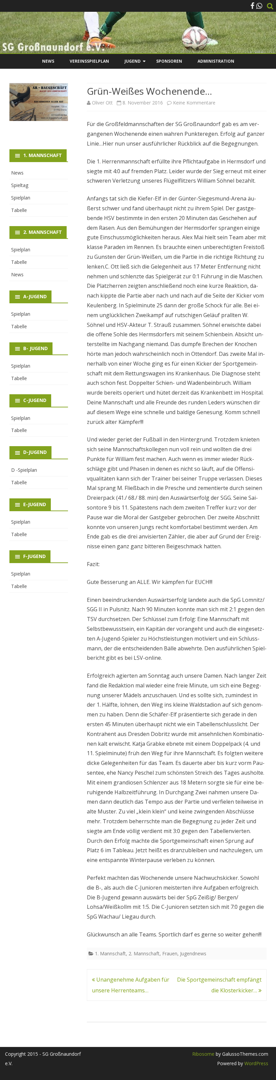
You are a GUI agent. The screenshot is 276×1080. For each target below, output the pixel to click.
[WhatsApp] (259, 5)
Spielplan (20, 197)
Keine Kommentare (194, 102)
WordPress (255, 1063)
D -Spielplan (24, 470)
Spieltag (19, 185)
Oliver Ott (102, 102)
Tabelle (19, 210)
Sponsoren (169, 61)
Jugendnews (193, 953)
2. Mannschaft (144, 953)
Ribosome (203, 1054)
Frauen (169, 953)
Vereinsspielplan (89, 61)
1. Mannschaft (110, 953)
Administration (216, 61)
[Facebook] (252, 5)
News (48, 61)
